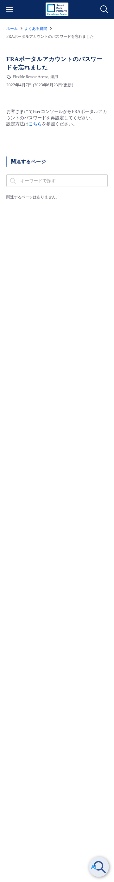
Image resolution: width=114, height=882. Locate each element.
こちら (35, 124)
